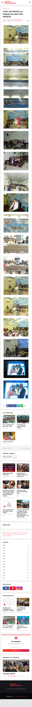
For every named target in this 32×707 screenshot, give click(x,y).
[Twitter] (18, 405)
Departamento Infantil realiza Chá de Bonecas (22, 475)
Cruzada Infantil (9, 674)
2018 (16, 558)
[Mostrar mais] (24, 405)
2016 (16, 564)
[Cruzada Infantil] (16, 666)
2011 (16, 578)
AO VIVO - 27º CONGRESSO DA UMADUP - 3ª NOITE (8, 609)
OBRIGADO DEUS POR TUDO (8, 474)
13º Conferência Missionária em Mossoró (21, 609)
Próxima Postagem (24, 448)
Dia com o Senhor (8, 441)
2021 (16, 550)
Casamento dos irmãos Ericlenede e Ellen (22, 492)
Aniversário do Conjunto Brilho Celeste (21, 426)
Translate (14, 457)
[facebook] (6, 588)
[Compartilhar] (28, 20)
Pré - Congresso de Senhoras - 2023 (8, 425)
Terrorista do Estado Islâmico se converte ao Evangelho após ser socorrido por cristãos (8, 493)
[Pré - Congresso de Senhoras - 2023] (9, 419)
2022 (16, 548)
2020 (16, 553)
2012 (16, 575)
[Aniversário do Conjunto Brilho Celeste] (23, 419)
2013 (16, 572)
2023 (16, 545)
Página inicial (6, 8)
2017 (16, 561)
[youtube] (12, 588)
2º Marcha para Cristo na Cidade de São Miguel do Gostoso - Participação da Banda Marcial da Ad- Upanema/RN (23, 513)
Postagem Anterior (7, 448)
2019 (16, 556)
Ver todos (26, 412)
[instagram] (19, 588)
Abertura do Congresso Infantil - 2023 (22, 627)
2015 (16, 567)
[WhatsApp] (21, 405)
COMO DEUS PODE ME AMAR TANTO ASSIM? (8, 511)
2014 (16, 569)
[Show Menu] (2, 2)
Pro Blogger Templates (19, 696)
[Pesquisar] (30, 2)
